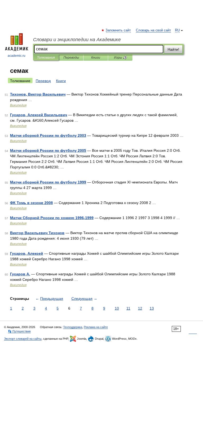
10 (117, 308)
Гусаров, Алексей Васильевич (38, 115)
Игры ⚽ (120, 57)
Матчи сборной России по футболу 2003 (48, 135)
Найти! (173, 49)
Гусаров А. (20, 274)
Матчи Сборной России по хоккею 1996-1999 (52, 218)
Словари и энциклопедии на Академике (77, 39)
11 (128, 308)
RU (177, 30)
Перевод (43, 81)
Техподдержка (72, 327)
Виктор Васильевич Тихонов (37, 233)
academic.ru (16, 56)
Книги (95, 57)
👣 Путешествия (19, 331)
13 (152, 308)
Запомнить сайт (118, 30)
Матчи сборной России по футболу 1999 (48, 182)
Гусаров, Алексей (26, 253)
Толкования (46, 57)
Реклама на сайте (96, 327)
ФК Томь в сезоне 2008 (31, 203)
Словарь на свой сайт (153, 30)
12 (140, 308)
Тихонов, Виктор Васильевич (38, 94)
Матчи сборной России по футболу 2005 (48, 150)
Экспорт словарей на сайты (22, 338)
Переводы (71, 57)
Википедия (18, 105)
